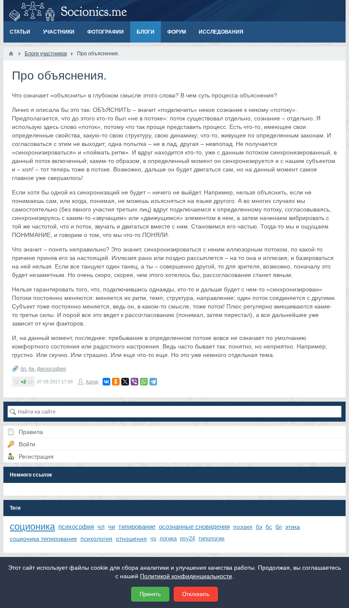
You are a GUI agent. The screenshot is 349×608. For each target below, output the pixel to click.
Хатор (92, 381)
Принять (150, 594)
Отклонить (195, 594)
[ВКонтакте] (106, 381)
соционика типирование (43, 538)
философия (51, 369)
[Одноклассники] (116, 381)
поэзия (242, 526)
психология (96, 538)
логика (168, 538)
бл (23, 369)
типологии (211, 538)
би (31, 369)
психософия (76, 526)
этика (292, 526)
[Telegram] (153, 381)
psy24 (187, 538)
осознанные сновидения (194, 526)
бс (269, 526)
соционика (32, 526)
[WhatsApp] (144, 381)
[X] (125, 381)
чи (111, 526)
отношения (131, 538)
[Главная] (11, 53)
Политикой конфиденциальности (186, 576)
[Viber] (134, 381)
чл (101, 526)
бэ (259, 526)
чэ (153, 538)
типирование (136, 526)
